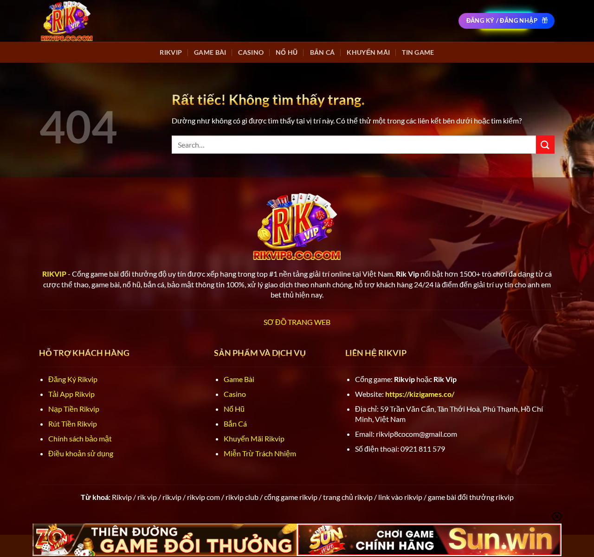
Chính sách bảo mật (80, 438)
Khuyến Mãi (368, 52)
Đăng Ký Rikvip (72, 379)
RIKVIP (171, 52)
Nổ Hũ (286, 52)
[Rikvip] (66, 20)
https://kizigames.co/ (419, 393)
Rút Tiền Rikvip (72, 423)
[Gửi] (545, 145)
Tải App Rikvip (71, 393)
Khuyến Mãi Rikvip (254, 438)
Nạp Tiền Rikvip (73, 408)
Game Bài (210, 52)
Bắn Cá (322, 52)
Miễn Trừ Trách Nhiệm (260, 453)
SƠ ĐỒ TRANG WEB (297, 321)
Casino (251, 52)
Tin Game (418, 52)
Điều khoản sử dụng (80, 453)
